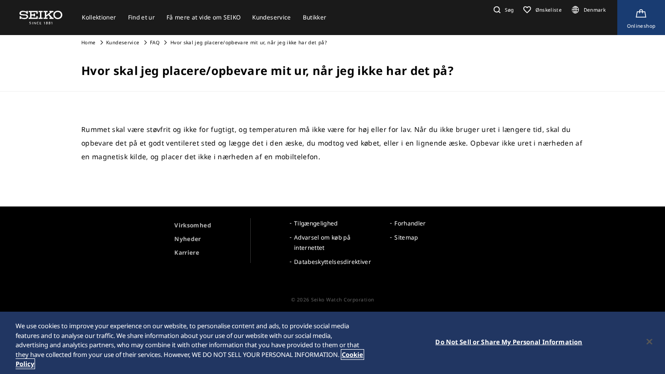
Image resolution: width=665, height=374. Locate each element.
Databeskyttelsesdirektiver (332, 262)
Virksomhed (192, 225)
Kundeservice (122, 42)
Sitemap (406, 237)
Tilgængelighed (316, 223)
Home (88, 42)
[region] (332, 343)
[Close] (649, 342)
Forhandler (410, 223)
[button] (502, 10)
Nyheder (187, 239)
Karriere (186, 252)
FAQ (155, 42)
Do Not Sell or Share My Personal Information (508, 341)
